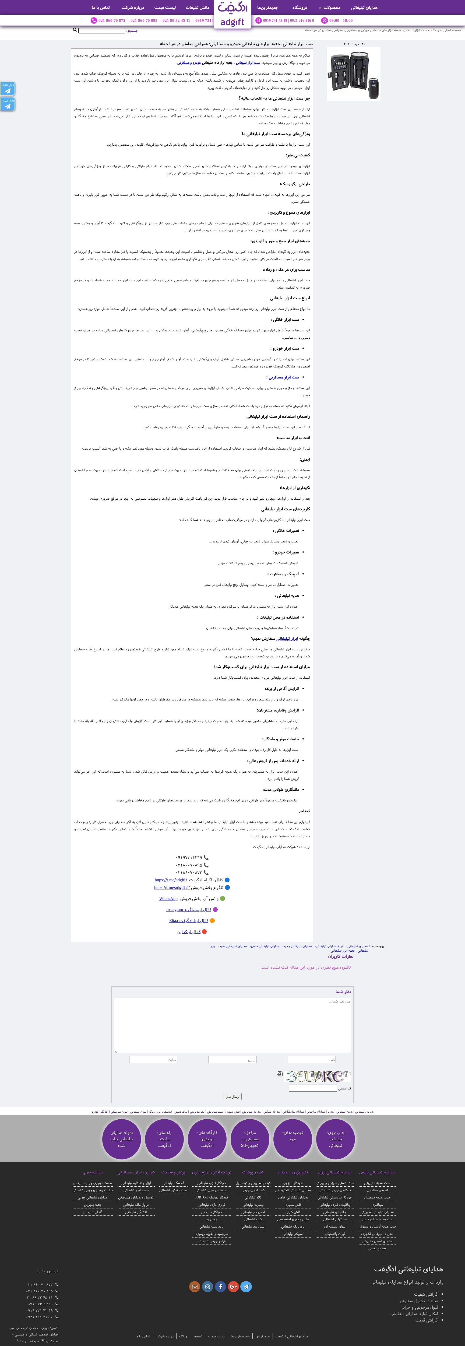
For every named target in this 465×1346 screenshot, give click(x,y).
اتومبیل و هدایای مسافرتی (136, 1197)
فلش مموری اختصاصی (293, 1219)
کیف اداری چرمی (253, 1190)
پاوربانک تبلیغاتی (293, 1226)
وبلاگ (435, 30)
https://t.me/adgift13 (172, 887)
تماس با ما (101, 7)
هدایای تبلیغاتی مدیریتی (377, 1211)
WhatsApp (168, 898)
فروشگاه (300, 7)
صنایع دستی (377, 1248)
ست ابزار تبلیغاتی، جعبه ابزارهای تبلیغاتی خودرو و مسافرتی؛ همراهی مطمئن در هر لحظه (366, 30)
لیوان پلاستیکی (335, 1233)
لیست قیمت (165, 7)
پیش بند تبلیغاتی (253, 1226)
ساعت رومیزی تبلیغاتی (211, 1190)
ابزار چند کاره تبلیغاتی (136, 1182)
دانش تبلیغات (197, 7)
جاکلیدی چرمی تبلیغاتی (335, 1190)
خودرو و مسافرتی (189, 62)
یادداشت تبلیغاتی (211, 1226)
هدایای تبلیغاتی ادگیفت (292, 1336)
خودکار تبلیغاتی (211, 1211)
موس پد (211, 1219)
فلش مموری (293, 1204)
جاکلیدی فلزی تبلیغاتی (334, 1204)
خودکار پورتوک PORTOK (212, 1197)
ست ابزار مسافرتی (284, 377)
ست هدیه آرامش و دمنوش (377, 1226)
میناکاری (377, 1204)
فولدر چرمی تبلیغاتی (212, 1240)
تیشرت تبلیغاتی (253, 1204)
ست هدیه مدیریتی (377, 1182)
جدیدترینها (262, 1336)
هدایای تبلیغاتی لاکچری (377, 1233)
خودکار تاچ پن (293, 1182)
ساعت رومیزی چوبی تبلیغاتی (93, 1190)
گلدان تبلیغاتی (93, 1211)
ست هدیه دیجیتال (377, 1197)
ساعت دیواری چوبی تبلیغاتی (92, 1182)
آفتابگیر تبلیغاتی (136, 1211)
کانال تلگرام (8, 85)
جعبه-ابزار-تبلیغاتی (343, 950)
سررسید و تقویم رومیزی (211, 1233)
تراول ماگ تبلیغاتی (136, 1204)
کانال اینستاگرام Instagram (188, 909)
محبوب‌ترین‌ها (240, 1336)
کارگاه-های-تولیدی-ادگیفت (207, 1138)
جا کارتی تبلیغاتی (335, 1219)
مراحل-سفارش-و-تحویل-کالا (250, 1138)
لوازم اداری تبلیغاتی (211, 1204)
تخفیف (197, 1336)
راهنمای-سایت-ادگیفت (164, 1138)
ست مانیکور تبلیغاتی (173, 1190)
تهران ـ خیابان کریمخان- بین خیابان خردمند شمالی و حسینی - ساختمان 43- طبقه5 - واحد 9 (33, 1334)
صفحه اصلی (452, 30)
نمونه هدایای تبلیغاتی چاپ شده (121, 1138)
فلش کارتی (293, 1211)
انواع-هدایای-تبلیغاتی (329, 946)
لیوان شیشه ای (334, 1226)
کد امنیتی (344, 1088)
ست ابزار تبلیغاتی (248, 62)
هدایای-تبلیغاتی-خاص (265, 946)
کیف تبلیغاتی (253, 1219)
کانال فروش (8, 101)
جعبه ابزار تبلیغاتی (136, 1190)
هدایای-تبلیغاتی (357, 946)
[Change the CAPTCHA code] (280, 1074)
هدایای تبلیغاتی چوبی (93, 1197)
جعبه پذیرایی (93, 1204)
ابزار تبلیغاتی (287, 638)
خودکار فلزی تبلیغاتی (211, 1182)
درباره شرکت (133, 7)
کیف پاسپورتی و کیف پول (253, 1182)
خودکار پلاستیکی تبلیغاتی (335, 1197)
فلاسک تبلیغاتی (173, 1182)
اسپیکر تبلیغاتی (293, 1233)
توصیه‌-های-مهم (292, 1135)
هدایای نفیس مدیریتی (377, 1240)
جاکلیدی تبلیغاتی (334, 1211)
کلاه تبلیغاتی (253, 1197)
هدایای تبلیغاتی (364, 7)
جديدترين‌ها (267, 7)
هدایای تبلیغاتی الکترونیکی (293, 1190)
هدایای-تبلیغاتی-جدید (297, 946)
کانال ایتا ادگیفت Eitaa (188, 920)
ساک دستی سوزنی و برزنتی (335, 1182)
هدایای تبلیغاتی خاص (293, 1197)
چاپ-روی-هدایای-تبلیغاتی (335, 1138)
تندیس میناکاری (377, 1190)
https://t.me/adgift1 (171, 880)
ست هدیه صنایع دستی (377, 1219)
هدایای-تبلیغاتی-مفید (233, 946)
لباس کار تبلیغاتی (253, 1211)
